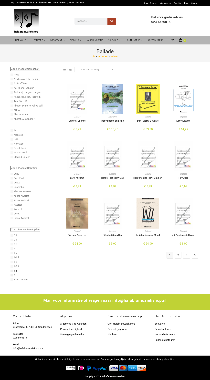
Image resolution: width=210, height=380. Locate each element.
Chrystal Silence (77, 120)
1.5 (15, 270)
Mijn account (165, 3)
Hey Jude (183, 178)
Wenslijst (178, 3)
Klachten (112, 334)
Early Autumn (183, 120)
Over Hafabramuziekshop (121, 323)
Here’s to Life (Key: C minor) (147, 178)
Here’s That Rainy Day (112, 178)
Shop (146, 3)
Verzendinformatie (165, 334)
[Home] (94, 56)
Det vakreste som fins (112, 120)
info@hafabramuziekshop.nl (139, 300)
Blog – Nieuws (190, 3)
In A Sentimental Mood (148, 235)
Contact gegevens (117, 329)
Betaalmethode (163, 329)
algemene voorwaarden (88, 359)
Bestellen (160, 323)
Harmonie (112, 117)
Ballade (114, 56)
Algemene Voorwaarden (73, 323)
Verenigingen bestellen (72, 334)
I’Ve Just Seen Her (77, 235)
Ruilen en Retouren (165, 339)
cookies (170, 359)
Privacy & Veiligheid (71, 329)
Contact (153, 3)
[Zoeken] (111, 21)
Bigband (77, 117)
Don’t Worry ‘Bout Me (148, 120)
